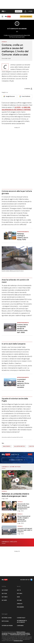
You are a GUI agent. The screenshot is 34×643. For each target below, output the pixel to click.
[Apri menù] (2, 16)
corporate (20, 625)
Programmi (20, 607)
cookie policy (21, 617)
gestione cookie (7, 617)
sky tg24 (4, 593)
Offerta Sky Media (7, 625)
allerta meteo (19, 446)
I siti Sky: (4, 586)
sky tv (19, 590)
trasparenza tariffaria (15, 634)
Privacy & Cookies (12, 633)
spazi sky (19, 603)
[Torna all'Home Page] (8, 16)
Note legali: (5, 614)
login (30, 11)
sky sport (5, 590)
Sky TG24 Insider (26, 16)
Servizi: (19, 586)
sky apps (19, 593)
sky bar (19, 600)
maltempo (6, 446)
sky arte (4, 600)
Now (18, 597)
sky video (4, 597)
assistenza (22, 634)
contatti (28, 634)
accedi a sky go (25, 579)
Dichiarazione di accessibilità (22, 621)
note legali (5, 621)
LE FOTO (17, 107)
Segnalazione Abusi (18, 640)
